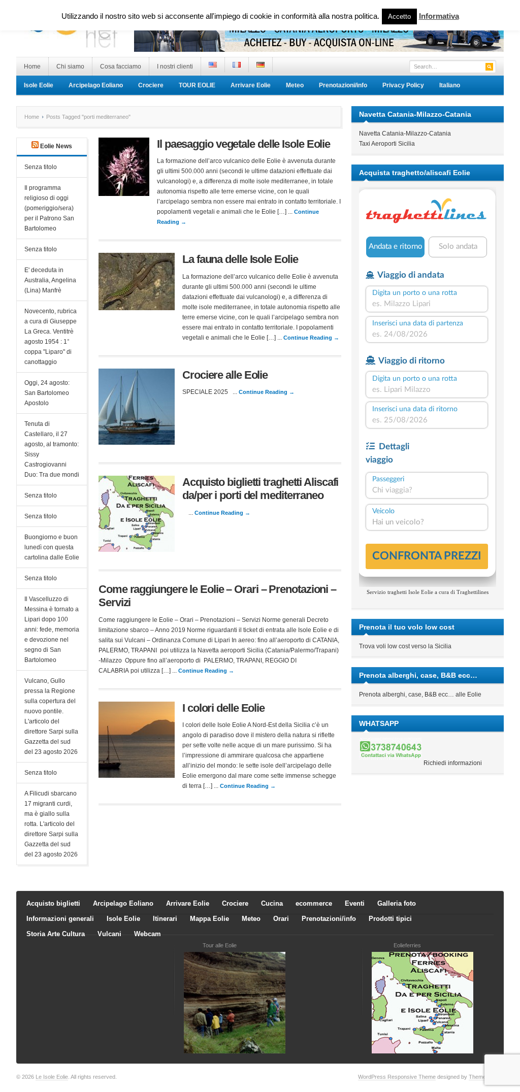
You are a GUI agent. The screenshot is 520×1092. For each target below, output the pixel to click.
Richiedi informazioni (453, 763)
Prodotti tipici (390, 918)
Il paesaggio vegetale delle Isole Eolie (243, 144)
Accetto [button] (399, 16)
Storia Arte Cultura (55, 934)
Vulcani (109, 934)
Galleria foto (396, 903)
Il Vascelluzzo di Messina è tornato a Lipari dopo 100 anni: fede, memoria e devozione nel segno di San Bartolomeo (51, 629)
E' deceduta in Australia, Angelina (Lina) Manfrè (50, 280)
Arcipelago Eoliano (96, 85)
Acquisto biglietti (53, 903)
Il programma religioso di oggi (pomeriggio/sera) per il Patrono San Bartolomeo (49, 208)
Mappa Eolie (209, 918)
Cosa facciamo (120, 66)
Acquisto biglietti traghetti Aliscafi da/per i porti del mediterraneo (260, 489)
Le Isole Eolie (52, 1077)
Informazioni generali (60, 918)
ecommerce (314, 903)
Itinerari (165, 918)
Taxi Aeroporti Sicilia (387, 143)
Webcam (147, 934)
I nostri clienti (175, 66)
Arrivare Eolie (251, 85)
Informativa (439, 16)
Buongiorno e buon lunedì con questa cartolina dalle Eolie (51, 547)
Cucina (272, 903)
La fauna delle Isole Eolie (240, 259)
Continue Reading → (311, 338)
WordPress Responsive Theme (397, 1077)
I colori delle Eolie (223, 708)
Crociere (151, 85)
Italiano (449, 85)
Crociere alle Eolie (225, 375)
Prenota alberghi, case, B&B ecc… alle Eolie (420, 694)
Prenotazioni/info (343, 85)
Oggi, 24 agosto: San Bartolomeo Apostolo (47, 393)
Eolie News (56, 146)
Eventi (355, 903)
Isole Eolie (38, 85)
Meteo (295, 85)
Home (32, 66)
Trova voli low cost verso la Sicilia (405, 646)
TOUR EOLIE (197, 85)
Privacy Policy (403, 85)
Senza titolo (40, 167)
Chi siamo (70, 66)
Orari (281, 918)
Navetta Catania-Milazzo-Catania (405, 133)
